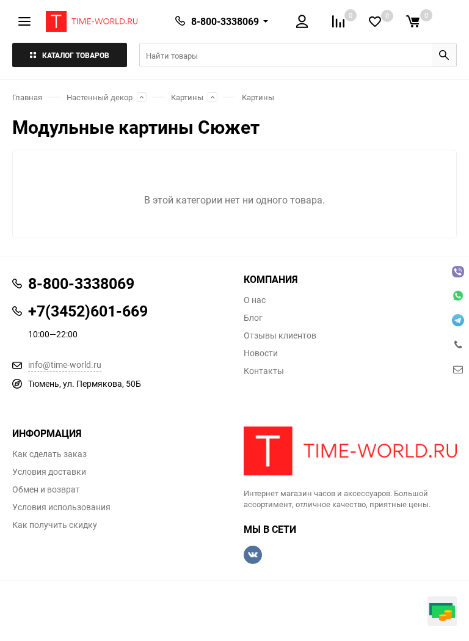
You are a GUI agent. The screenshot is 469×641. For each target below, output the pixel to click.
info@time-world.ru (64, 364)
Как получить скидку (54, 525)
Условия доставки (49, 471)
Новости (261, 353)
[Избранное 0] (375, 21)
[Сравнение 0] (338, 21)
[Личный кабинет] (302, 21)
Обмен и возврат (46, 489)
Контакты (264, 371)
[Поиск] (444, 55)
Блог (253, 317)
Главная (27, 97)
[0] (412, 21)
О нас (255, 300)
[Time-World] (350, 451)
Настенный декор (100, 97)
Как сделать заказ (49, 454)
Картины (187, 97)
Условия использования (61, 507)
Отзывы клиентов (280, 335)
